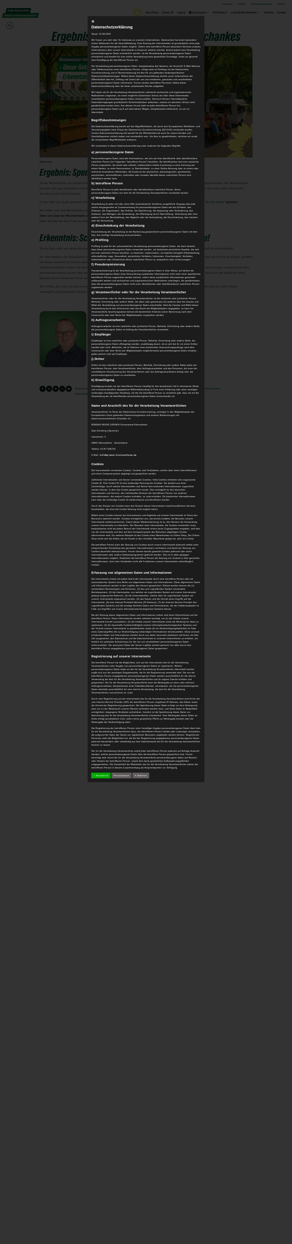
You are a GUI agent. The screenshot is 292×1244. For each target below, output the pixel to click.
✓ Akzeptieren (100, 775)
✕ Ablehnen (141, 775)
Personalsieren (121, 775)
